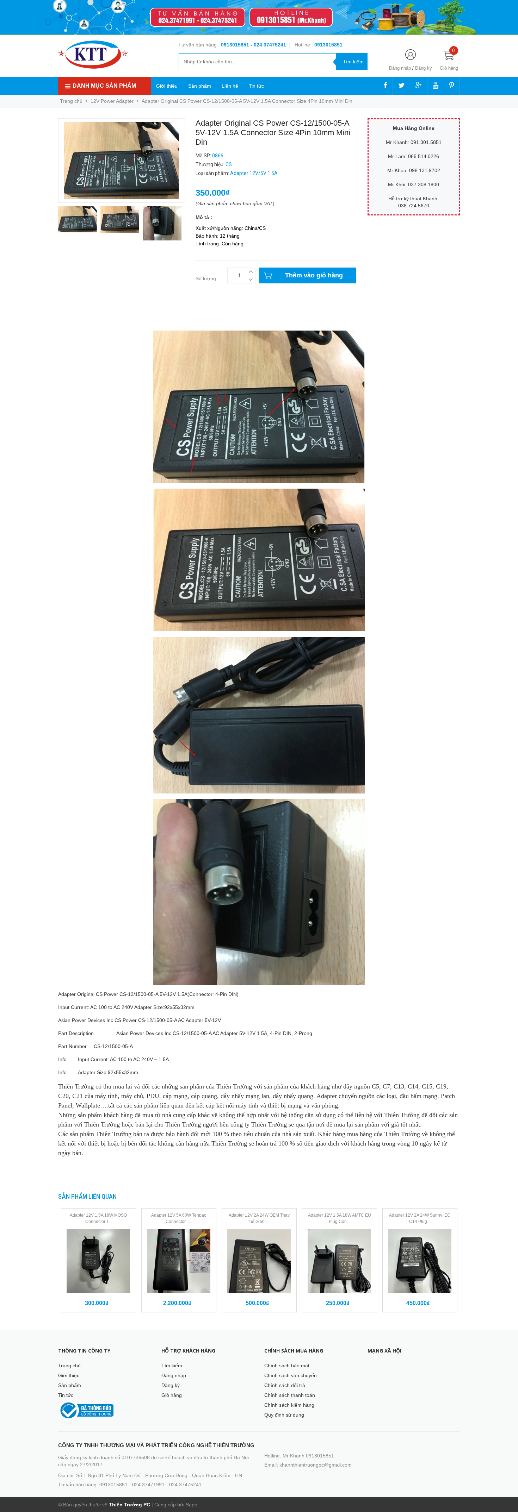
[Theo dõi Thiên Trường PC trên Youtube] (435, 86)
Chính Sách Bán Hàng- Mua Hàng (96, 321)
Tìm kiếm (171, 1365)
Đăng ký (423, 68)
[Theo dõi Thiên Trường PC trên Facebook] (385, 86)
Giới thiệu (167, 86)
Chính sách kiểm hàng (289, 1405)
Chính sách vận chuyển (290, 1375)
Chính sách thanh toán (289, 1395)
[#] (259, 17)
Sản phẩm (199, 86)
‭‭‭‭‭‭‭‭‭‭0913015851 (328, 45)
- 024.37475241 (268, 45)
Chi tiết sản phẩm (78, 313)
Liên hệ (230, 86)
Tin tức (256, 86)
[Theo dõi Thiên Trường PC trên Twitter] (401, 86)
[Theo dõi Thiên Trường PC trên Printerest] (451, 86)
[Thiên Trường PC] (93, 54)
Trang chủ (69, 1365)
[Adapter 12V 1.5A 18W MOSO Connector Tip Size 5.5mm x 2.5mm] (98, 1261)
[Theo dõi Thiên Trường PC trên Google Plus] (418, 86)
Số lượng (206, 278)
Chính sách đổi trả (284, 1385)
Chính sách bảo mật (286, 1365)
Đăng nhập (400, 68)
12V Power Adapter (112, 101)
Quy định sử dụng (284, 1415)
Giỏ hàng (171, 1395)
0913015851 (236, 45)
